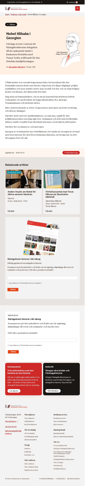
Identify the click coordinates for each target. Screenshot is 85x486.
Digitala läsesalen (31, 470)
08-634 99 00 (11, 427)
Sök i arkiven (29, 464)
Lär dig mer (14, 391)
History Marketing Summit (63, 436)
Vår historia (57, 465)
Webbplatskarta (59, 469)
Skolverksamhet (30, 440)
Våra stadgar (58, 462)
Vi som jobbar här (60, 445)
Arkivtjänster (29, 421)
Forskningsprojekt (31, 436)
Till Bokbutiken (53, 391)
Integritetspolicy (73, 478)
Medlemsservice (59, 418)
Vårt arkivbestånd (31, 467)
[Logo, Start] (16, 8)
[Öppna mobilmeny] (77, 8)
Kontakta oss (29, 455)
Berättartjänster (30, 424)
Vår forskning (29, 433)
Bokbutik (27, 452)
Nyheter (27, 448)
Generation (25, 478)
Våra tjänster (29, 418)
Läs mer (11, 211)
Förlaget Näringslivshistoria (64, 448)
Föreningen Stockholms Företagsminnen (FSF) (62, 452)
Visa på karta (10, 421)
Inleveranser (58, 424)
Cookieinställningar (46, 478)
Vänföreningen (58, 456)
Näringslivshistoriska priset (63, 459)
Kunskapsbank (58, 433)
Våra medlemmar (60, 421)
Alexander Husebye (16, 67)
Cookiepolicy (61, 478)
